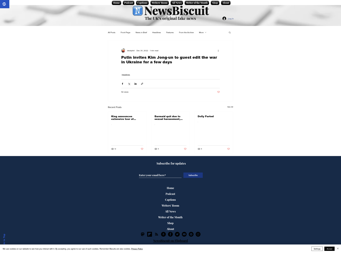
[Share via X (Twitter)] (129, 83)
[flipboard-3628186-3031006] (149, 234)
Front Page (125, 32)
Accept (329, 248)
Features (170, 32)
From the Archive (186, 32)
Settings (317, 248)
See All (230, 107)
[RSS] (156, 234)
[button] (229, 32)
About (170, 229)
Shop (170, 223)
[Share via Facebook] (122, 83)
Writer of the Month (170, 217)
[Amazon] (163, 234)
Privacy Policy (137, 248)
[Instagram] (198, 234)
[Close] (337, 249)
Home (170, 188)
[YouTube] (184, 234)
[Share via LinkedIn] (135, 83)
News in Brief (141, 32)
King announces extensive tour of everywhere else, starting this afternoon (126, 117)
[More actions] (218, 50)
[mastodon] (142, 234)
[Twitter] (177, 234)
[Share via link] (142, 83)
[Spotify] (191, 234)
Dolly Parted (206, 116)
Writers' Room (170, 205)
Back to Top (4, 241)
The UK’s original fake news (170, 18)
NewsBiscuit (176, 10)
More (201, 32)
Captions (170, 199)
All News (170, 211)
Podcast (170, 194)
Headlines (156, 32)
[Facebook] (170, 234)
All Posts (111, 32)
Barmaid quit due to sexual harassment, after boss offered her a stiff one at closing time (170, 117)
